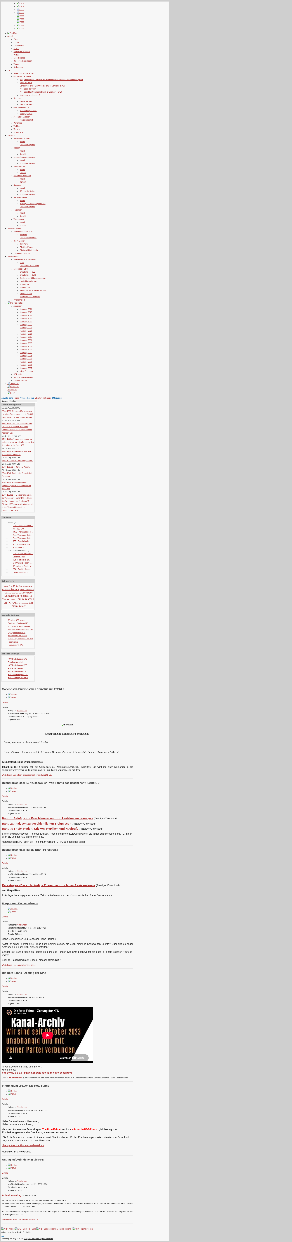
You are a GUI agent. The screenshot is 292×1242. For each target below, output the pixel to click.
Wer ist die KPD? (27, 101)
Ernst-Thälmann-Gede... (22, 535)
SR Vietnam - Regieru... (22, 566)
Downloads (18, 132)
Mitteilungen (22, 710)
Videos (16, 64)
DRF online (18, 374)
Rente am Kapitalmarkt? (18, 623)
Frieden (22, 595)
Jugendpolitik (25, 287)
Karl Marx (24, 244)
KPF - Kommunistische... (23, 526)
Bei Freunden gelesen (23, 61)
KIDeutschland (16, 1078)
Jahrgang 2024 (26, 315)
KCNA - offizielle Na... (21, 560)
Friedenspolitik (26, 294)
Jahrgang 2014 (26, 346)
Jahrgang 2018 (26, 334)
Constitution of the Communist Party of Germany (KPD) (42, 86)
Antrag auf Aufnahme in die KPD (23, 1159)
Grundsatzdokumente (22, 76)
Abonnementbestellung (23, 377)
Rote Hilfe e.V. (18, 547)
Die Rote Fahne (17, 586)
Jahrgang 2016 (26, 340)
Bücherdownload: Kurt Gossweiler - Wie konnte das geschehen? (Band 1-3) (51, 782)
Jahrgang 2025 (26, 312)
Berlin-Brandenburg (22, 138)
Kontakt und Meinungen (29, 266)
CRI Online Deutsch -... (22, 563)
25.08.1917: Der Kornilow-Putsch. (16, 467)
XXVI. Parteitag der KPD (18, 678)
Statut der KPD (26, 83)
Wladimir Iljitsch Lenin (29, 250)
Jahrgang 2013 (26, 349)
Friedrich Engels (26, 247)
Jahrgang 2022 (26, 321)
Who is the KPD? (27, 104)
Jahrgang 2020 (26, 328)
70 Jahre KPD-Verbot (16, 620)
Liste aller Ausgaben (28, 238)
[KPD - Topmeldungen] (83, 1229)
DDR (31, 603)
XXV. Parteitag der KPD (17, 671)
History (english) (26, 114)
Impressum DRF (20, 380)
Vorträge (17, 55)
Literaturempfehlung (22, 253)
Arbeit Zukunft (18, 529)
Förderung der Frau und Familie (33, 290)
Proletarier (28, 592)
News (22, 263)
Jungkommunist (26, 120)
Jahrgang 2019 (26, 331)
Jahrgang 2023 (26, 318)
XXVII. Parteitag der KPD (18, 675)
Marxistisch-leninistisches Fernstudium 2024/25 (33, 689)
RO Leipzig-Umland (28, 191)
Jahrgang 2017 (26, 337)
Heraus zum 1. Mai (15, 645)
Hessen (17, 148)
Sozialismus (11, 596)
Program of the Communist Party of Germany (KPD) (41, 92)
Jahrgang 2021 (26, 325)
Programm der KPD (28, 89)
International (19, 45)
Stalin (6, 586)
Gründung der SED (27, 272)
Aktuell (22, 142)
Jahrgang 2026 (26, 309)
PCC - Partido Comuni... (22, 569)
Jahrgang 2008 (26, 365)
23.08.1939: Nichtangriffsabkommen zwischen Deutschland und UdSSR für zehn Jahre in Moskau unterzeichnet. (17, 414)
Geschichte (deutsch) (28, 111)
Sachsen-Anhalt (20, 197)
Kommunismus (25, 599)
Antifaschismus (10, 589)
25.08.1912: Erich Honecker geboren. (17, 461)
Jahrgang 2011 (26, 356)
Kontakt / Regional (27, 145)
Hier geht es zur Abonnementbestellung (23, 1145)
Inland (16, 42)
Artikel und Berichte (22, 52)
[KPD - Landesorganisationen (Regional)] (54, 1229)
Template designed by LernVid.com (38, 1239)
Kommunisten (18, 606)
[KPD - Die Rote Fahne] (25, 1229)
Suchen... (5, 401)
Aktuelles (23, 235)
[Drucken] (12, 694)
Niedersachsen (20, 166)
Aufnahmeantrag (11, 1195)
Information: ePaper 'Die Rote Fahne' (26, 1085)
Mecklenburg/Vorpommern (24, 157)
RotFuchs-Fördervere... (22, 544)
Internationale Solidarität (30, 297)
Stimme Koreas (19, 557)
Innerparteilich (19, 300)
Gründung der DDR (28, 275)
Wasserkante (19, 219)
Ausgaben (18, 306)
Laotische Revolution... (22, 572)
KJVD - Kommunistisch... (23, 532)
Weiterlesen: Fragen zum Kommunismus (18, 965)
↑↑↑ (3, 1236)
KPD (12, 602)
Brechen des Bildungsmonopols (33, 278)
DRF (5, 603)
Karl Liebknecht (21, 603)
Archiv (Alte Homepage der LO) (32, 204)
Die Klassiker (19, 241)
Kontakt (23, 154)
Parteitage (18, 123)
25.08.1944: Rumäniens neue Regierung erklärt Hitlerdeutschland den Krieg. (16, 485)
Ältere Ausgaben (26, 371)
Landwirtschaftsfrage (28, 281)
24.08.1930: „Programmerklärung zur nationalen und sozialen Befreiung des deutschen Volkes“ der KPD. (18, 442)
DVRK (16, 49)
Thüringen (18, 210)
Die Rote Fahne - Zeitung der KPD (24, 972)
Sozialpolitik (25, 284)
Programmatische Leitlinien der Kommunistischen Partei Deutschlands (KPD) (51, 80)
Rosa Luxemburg (27, 590)
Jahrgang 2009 (26, 362)
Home (16, 398)
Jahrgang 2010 (26, 359)
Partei (16, 39)
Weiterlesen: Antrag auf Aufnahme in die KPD (20, 1219)
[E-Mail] (12, 697)
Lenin (13, 599)
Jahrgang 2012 (26, 353)
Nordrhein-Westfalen (22, 176)
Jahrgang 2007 (26, 368)
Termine (17, 129)
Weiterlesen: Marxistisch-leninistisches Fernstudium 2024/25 (27, 775)
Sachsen (17, 185)
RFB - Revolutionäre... (22, 541)
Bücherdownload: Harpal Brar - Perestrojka (30, 849)
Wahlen (17, 126)
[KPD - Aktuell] (8, 1229)
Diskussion (18, 67)
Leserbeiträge (19, 58)
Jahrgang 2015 (26, 343)
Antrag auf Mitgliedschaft (24, 73)
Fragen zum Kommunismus (20, 903)
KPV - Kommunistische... (23, 554)
